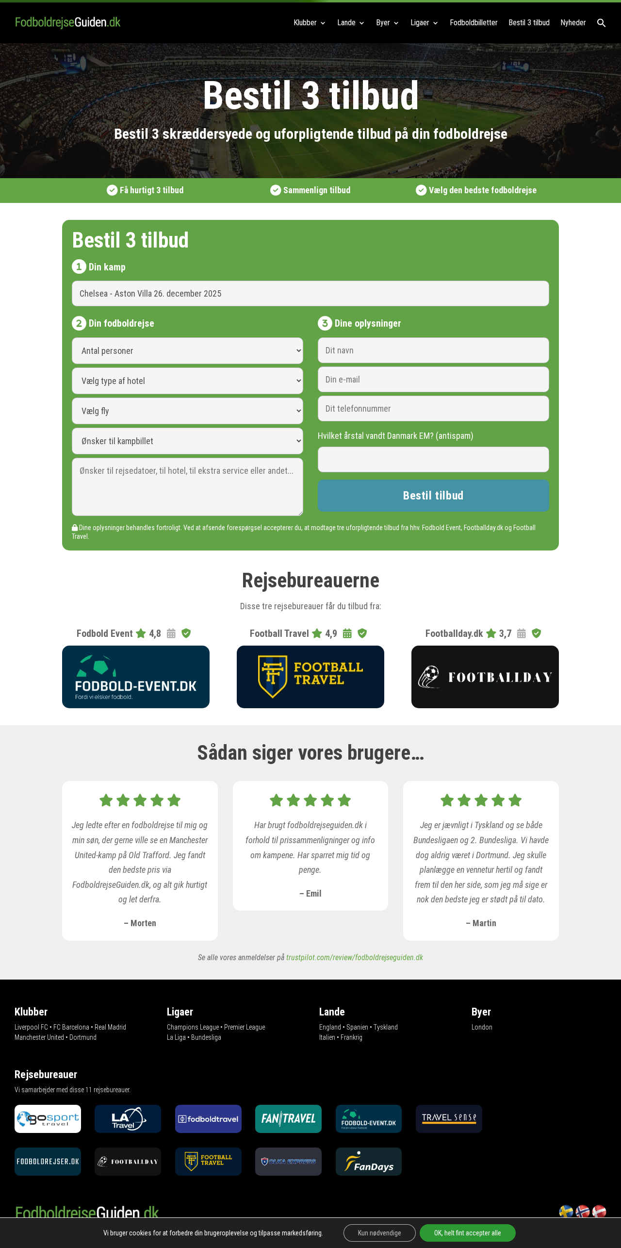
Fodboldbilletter (474, 22)
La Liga (176, 1037)
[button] (601, 23)
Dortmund (83, 1037)
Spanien (357, 1027)
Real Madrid (110, 1027)
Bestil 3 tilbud (529, 22)
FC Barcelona (71, 1027)
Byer (383, 22)
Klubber (305, 22)
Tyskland (386, 1027)
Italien (327, 1037)
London (482, 1027)
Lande (346, 22)
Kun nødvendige (379, 1233)
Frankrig (351, 1037)
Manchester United (39, 1037)
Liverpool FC (31, 1027)
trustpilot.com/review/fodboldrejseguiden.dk (354, 957)
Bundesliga (206, 1037)
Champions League (193, 1027)
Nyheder (573, 22)
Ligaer (419, 22)
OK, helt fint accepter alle (467, 1233)
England (330, 1027)
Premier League (244, 1027)
